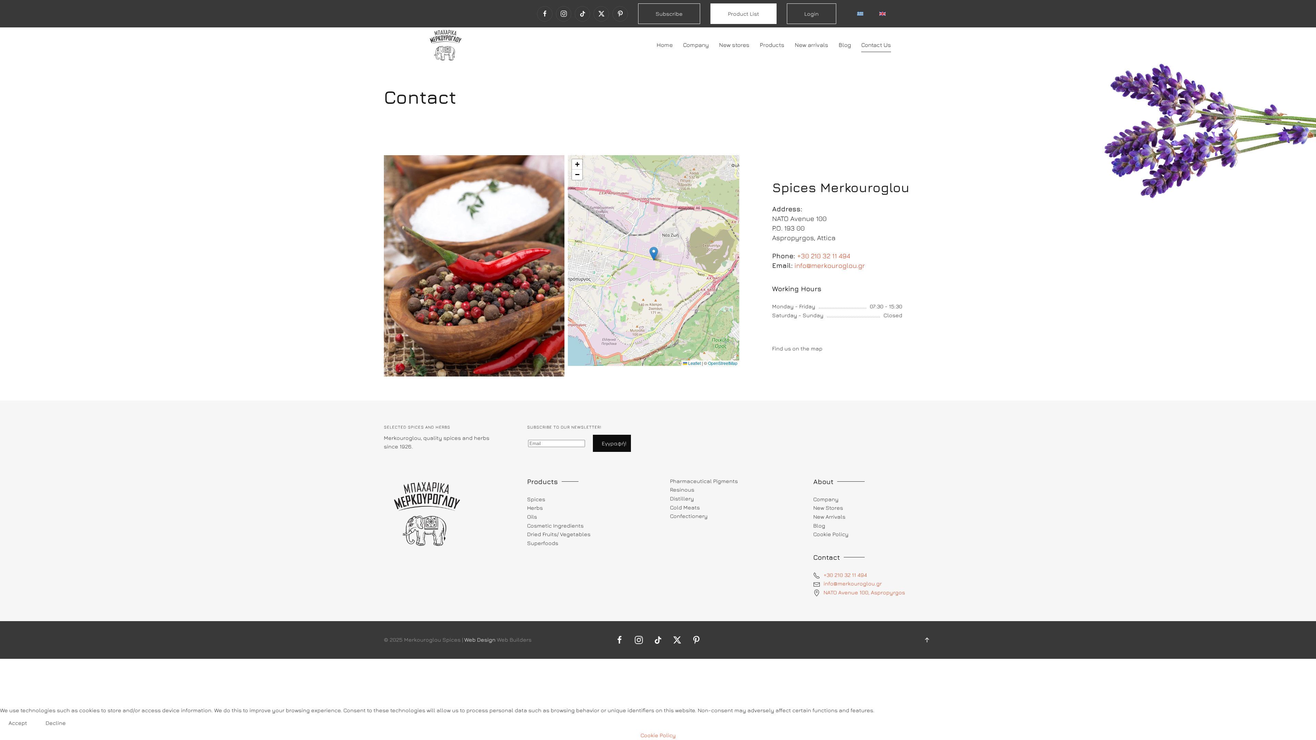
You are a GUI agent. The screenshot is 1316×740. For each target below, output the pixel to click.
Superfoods (542, 543)
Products (772, 44)
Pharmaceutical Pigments (704, 481)
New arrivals (811, 44)
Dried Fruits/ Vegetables (558, 534)
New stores (734, 44)
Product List (743, 14)
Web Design (480, 640)
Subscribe (669, 14)
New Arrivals (829, 517)
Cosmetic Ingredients (555, 525)
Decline (56, 723)
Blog (845, 44)
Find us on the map (797, 348)
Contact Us (876, 44)
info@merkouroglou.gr (829, 265)
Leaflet (694, 363)
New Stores (828, 508)
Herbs (535, 508)
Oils (532, 517)
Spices (536, 499)
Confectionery (689, 516)
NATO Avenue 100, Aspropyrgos (864, 592)
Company (696, 44)
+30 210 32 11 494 (823, 256)
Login (811, 14)
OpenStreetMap (723, 363)
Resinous (682, 489)
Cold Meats (685, 507)
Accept (18, 723)
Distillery (682, 498)
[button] (653, 254)
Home (665, 44)
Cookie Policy (658, 735)
